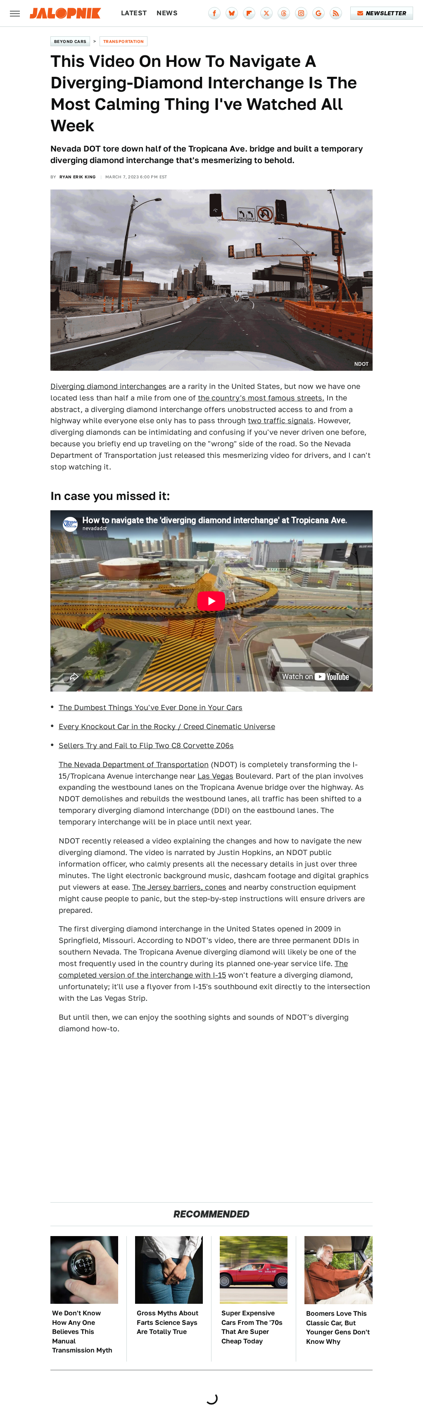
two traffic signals (281, 420)
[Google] (318, 13)
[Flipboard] (249, 13)
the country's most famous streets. (261, 397)
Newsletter (386, 13)
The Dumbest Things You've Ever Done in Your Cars (150, 707)
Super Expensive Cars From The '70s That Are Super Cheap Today (252, 1327)
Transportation (123, 41)
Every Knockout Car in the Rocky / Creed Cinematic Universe (167, 726)
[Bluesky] (232, 13)
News (167, 13)
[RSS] (336, 13)
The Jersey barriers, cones (179, 887)
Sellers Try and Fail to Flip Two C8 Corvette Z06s (146, 745)
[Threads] (284, 13)
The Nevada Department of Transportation (134, 764)
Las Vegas (215, 776)
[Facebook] (214, 13)
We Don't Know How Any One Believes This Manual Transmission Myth (82, 1331)
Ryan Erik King (77, 176)
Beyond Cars (70, 41)
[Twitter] (266, 13)
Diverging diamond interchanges (108, 386)
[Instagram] (301, 13)
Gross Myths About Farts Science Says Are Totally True (167, 1322)
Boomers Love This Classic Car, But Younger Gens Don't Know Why (338, 1327)
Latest (134, 13)
